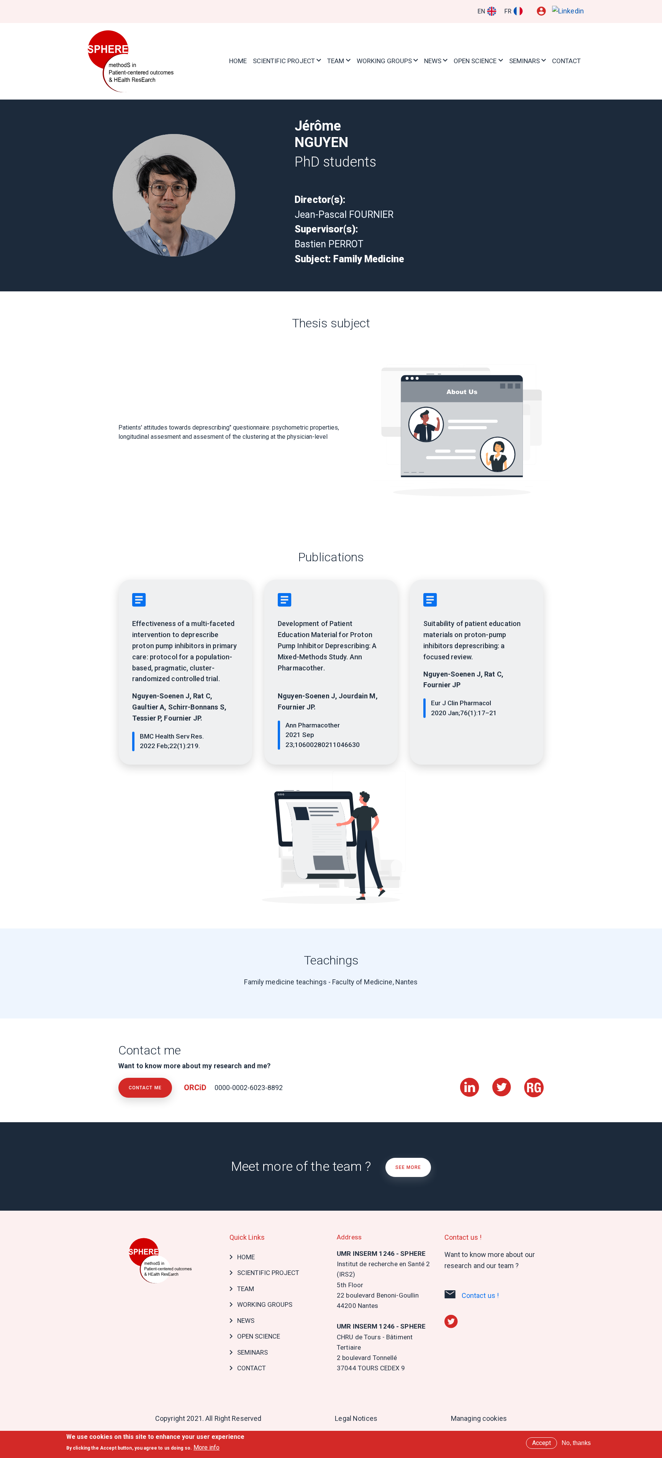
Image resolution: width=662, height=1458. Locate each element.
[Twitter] (451, 1321)
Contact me (145, 1087)
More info (206, 1447)
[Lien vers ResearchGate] (534, 1083)
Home (238, 61)
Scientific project (284, 61)
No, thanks (576, 1443)
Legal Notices (356, 1418)
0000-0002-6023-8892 (248, 1088)
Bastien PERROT (329, 244)
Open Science (475, 61)
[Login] (541, 11)
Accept (541, 1443)
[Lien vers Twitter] (502, 1083)
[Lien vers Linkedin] (470, 1083)
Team (335, 61)
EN (481, 11)
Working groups (384, 61)
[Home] (132, 61)
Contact (566, 61)
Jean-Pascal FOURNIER (344, 214)
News (432, 61)
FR (507, 11)
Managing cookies (479, 1418)
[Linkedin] (568, 11)
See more (408, 1167)
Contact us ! (480, 1295)
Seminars (524, 61)
